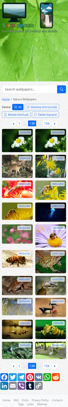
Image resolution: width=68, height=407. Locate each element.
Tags (21, 404)
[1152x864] (50, 166)
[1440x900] (17, 329)
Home (6, 99)
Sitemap (42, 404)
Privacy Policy (40, 400)
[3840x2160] (17, 189)
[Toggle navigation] (6, 37)
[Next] (54, 123)
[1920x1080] (17, 211)
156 (47, 123)
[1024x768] (17, 140)
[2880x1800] (50, 190)
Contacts (57, 400)
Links (30, 404)
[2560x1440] (17, 306)
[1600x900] (17, 350)
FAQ (16, 400)
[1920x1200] (17, 233)
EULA (25, 400)
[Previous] (13, 123)
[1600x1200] (50, 140)
